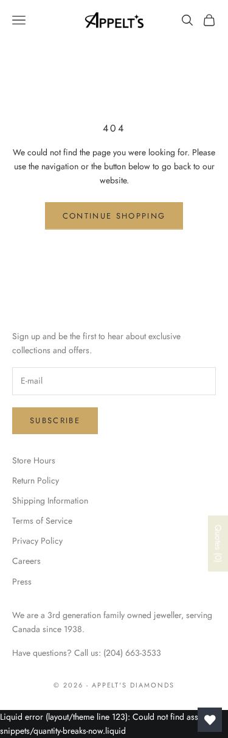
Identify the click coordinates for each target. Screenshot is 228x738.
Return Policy (35, 480)
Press (22, 581)
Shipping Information (50, 500)
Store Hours (33, 460)
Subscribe (55, 420)
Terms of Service (42, 521)
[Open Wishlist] (210, 720)
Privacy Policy (37, 541)
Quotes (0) (218, 543)
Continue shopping (114, 216)
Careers (26, 561)
